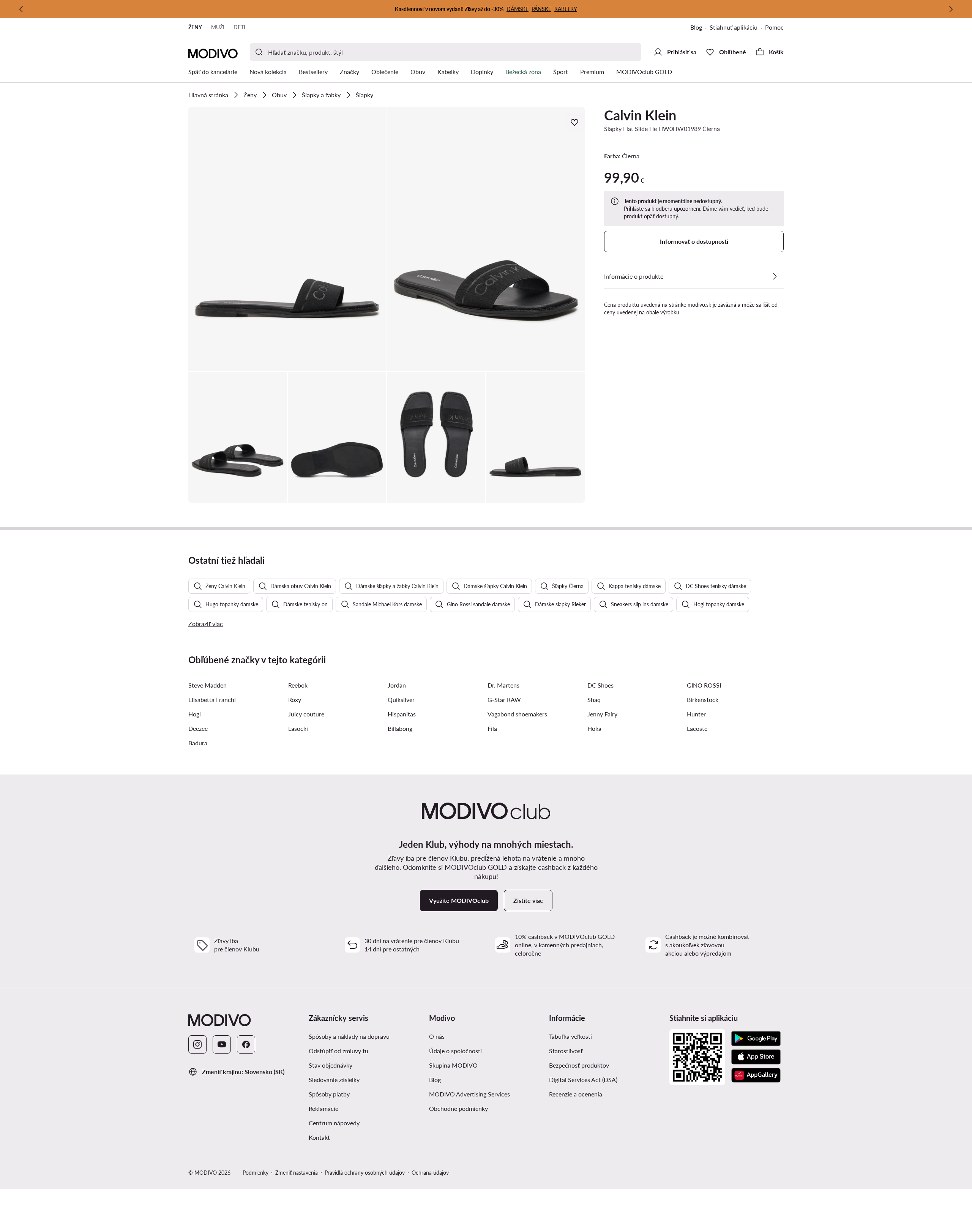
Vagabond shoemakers (517, 714)
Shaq (594, 699)
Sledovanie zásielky (334, 1079)
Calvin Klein (640, 115)
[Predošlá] (21, 9)
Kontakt (319, 1137)
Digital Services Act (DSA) (583, 1079)
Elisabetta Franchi (212, 699)
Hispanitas (402, 714)
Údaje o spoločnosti (455, 1050)
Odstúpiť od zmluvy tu (338, 1050)
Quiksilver (401, 699)
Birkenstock (702, 699)
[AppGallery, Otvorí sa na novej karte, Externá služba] (756, 1075)
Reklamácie (323, 1108)
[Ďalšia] (951, 9)
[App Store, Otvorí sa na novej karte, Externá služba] (756, 1057)
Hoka (594, 728)
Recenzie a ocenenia (575, 1094)
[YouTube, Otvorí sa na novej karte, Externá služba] (222, 1044)
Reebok (298, 685)
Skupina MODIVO (486, 1065)
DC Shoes (600, 685)
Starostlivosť (566, 1050)
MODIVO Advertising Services (486, 1094)
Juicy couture (306, 714)
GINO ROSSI (704, 685)
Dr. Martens (503, 685)
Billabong (400, 728)
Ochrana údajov (430, 1172)
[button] (287, 239)
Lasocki (298, 728)
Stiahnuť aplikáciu (737, 28)
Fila (492, 728)
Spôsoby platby (329, 1094)
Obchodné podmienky (486, 1108)
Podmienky (255, 1172)
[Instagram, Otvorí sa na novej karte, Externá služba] (197, 1044)
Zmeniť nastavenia (296, 1172)
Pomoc (774, 27)
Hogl (194, 714)
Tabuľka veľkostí (570, 1036)
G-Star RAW (504, 699)
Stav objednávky (330, 1065)
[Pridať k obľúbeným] (575, 122)
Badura (197, 742)
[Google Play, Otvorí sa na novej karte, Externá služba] (756, 1038)
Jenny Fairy (602, 714)
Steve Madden (207, 685)
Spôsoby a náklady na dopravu (349, 1036)
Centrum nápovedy (334, 1122)
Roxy (294, 699)
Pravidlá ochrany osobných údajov (365, 1172)
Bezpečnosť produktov (579, 1065)
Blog (700, 28)
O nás (437, 1036)
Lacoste (697, 728)
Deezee (198, 728)
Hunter (696, 714)
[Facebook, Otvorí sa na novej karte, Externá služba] (246, 1044)
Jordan (397, 685)
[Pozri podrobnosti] (774, 276)
